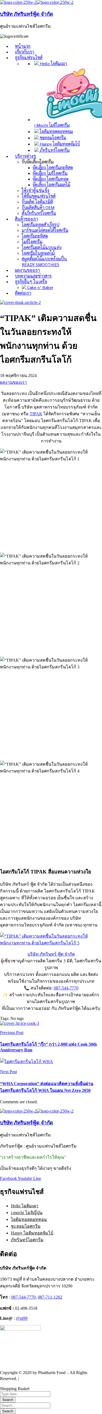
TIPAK (36, 413)
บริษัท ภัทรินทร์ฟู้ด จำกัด (26, 14)
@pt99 (21, 1318)
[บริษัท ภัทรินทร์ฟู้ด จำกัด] (18, 2)
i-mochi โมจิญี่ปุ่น (26, 1212)
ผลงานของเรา (13, 382)
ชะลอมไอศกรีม (26, 1226)
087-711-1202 (50, 1297)
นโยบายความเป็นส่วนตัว (43, 1378)
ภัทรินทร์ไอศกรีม (27, 1239)
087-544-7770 (66, 988)
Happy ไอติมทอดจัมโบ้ (32, 1233)
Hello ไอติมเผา (24, 1206)
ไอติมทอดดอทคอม (29, 1219)
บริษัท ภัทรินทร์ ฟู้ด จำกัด (51, 954)
